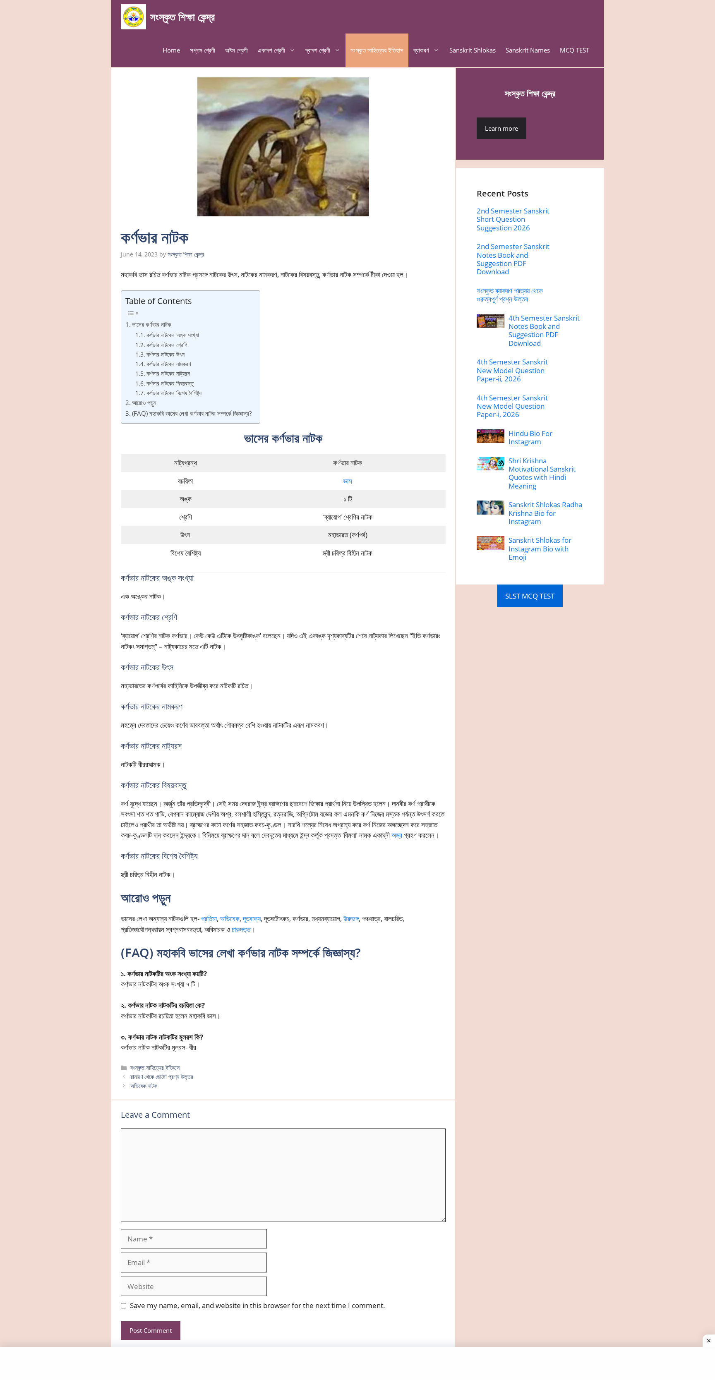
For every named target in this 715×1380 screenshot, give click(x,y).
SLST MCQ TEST (529, 596)
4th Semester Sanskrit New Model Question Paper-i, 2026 (512, 406)
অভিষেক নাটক (143, 1086)
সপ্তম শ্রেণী (202, 50)
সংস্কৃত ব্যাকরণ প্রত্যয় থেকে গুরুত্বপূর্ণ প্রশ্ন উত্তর (510, 295)
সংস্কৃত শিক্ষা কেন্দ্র (182, 17)
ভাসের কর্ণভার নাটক (151, 324)
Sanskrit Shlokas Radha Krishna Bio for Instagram (545, 513)
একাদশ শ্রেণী (271, 50)
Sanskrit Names (528, 50)
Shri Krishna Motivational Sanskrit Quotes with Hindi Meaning (542, 473)
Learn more (501, 128)
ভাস (347, 481)
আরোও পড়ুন (144, 402)
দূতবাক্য (252, 918)
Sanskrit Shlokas (472, 50)
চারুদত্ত (241, 929)
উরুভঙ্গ (351, 918)
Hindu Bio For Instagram (530, 437)
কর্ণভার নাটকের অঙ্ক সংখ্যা (172, 335)
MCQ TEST (574, 50)
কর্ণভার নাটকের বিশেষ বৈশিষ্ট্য (174, 393)
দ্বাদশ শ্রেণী (317, 50)
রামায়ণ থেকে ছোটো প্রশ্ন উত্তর (161, 1077)
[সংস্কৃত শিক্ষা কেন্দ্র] (133, 17)
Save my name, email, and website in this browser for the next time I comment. (257, 1305)
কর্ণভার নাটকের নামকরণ (168, 364)
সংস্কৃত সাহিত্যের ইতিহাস (376, 50)
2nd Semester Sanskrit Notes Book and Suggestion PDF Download (513, 259)
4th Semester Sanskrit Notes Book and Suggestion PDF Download (544, 330)
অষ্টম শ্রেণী (236, 50)
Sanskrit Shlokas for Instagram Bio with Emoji (540, 548)
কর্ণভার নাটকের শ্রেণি (166, 345)
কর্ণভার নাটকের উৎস (165, 354)
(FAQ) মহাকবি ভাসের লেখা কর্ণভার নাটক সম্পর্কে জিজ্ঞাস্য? (192, 413)
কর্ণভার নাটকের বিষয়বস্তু (170, 383)
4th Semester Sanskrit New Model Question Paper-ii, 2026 (512, 370)
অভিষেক (230, 918)
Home (171, 50)
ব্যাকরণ (421, 50)
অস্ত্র (396, 835)
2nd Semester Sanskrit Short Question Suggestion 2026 (513, 219)
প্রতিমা (209, 918)
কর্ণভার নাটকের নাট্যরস (168, 373)
